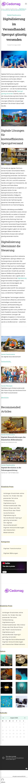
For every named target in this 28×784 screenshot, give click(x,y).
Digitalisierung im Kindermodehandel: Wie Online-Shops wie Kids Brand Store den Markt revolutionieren (12, 508)
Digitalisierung (22, 278)
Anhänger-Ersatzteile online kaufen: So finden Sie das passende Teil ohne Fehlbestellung (14, 497)
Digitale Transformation (14, 15)
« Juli (3, 718)
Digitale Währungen (6, 386)
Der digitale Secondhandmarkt (10, 524)
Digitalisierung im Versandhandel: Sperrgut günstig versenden (13, 518)
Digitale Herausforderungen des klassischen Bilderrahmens (14, 530)
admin (3, 782)
